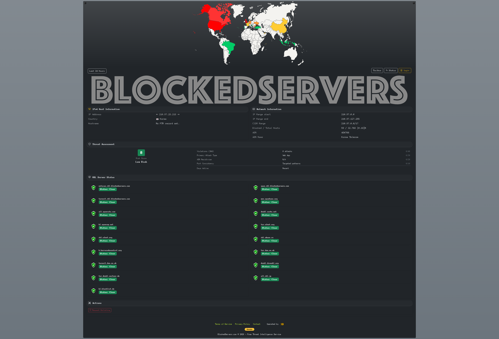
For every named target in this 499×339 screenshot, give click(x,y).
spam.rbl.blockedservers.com (275, 186)
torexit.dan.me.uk (107, 263)
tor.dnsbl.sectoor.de (109, 276)
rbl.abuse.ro (267, 237)
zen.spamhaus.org (269, 199)
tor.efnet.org (267, 224)
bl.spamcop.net (106, 224)
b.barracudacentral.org (110, 250)
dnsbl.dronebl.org (270, 263)
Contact (256, 324)
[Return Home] (249, 90)
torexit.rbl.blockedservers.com (114, 199)
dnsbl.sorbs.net (269, 212)
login (405, 70)
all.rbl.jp (266, 276)
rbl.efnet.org (105, 237)
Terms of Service (223, 324)
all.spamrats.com (107, 212)
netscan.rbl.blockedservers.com (114, 186)
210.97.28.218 (167, 114)
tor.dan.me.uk (267, 250)
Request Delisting (100, 310)
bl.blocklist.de (106, 289)
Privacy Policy (242, 324)
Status (392, 70)
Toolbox (377, 70)
